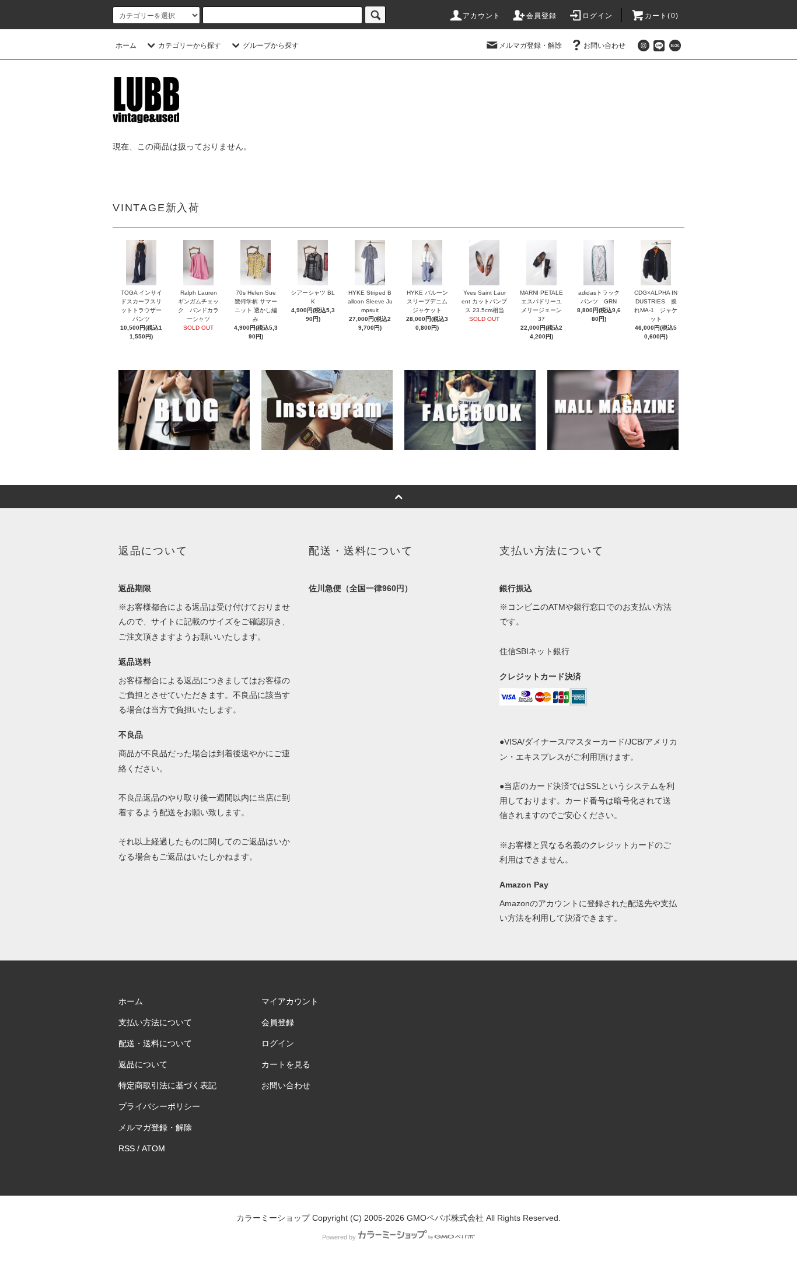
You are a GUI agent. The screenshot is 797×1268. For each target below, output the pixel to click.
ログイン (597, 16)
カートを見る (285, 1064)
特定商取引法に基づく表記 (167, 1085)
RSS (126, 1148)
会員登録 (541, 16)
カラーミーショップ (273, 1217)
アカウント (482, 16)
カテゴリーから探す (189, 45)
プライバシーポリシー (159, 1106)
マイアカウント (290, 1001)
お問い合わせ (604, 45)
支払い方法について (155, 1022)
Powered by (339, 1237)
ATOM (153, 1148)
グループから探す (271, 45)
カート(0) (662, 16)
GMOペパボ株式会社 (445, 1217)
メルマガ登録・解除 (530, 45)
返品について (142, 1064)
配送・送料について (155, 1043)
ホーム (126, 45)
